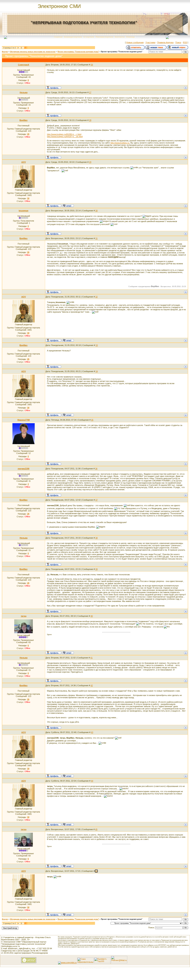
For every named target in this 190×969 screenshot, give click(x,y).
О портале (88, 37)
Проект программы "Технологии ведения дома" (78, 52)
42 (92, 685)
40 (92, 616)
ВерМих (23, 120)
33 (97, 345)
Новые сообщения (135, 42)
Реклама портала (104, 37)
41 (91, 658)
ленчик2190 (23, 468)
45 (96, 829)
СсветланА (23, 65)
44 (92, 781)
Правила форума (165, 42)
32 (96, 297)
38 (96, 538)
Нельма (23, 92)
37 (96, 500)
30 (96, 210)
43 (92, 732)
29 (90, 162)
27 (90, 92)
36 (96, 468)
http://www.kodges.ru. (120, 143)
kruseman (23, 210)
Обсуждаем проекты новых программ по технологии (32, 52)
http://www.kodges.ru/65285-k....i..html (64, 134)
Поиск (178, 42)
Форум (5, 52)
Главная (58, 37)
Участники (150, 42)
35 (92, 420)
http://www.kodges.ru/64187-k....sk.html (65, 136)
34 (97, 371)
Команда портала (73, 37)
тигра (23, 616)
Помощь (130, 37)
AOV (23, 162)
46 (96, 871)
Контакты (120, 37)
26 (92, 65)
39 (96, 569)
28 (90, 120)
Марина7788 (23, 420)
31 (96, 238)
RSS (185, 42)
